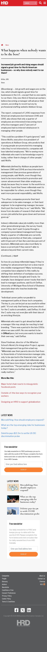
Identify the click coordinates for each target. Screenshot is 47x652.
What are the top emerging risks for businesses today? (28, 499)
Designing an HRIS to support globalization (20, 402)
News (7, 45)
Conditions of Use (7, 590)
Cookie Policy (6, 598)
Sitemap (42, 581)
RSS (41, 584)
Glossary (5, 581)
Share (3, 82)
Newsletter (5, 587)
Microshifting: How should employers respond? (22, 420)
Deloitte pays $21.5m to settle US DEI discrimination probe (29, 511)
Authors (4, 584)
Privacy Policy (7, 596)
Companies (5, 575)
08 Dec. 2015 (5, 79)
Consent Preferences (9, 593)
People (4, 578)
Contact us (41, 578)
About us (42, 575)
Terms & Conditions (8, 601)
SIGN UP (23, 470)
